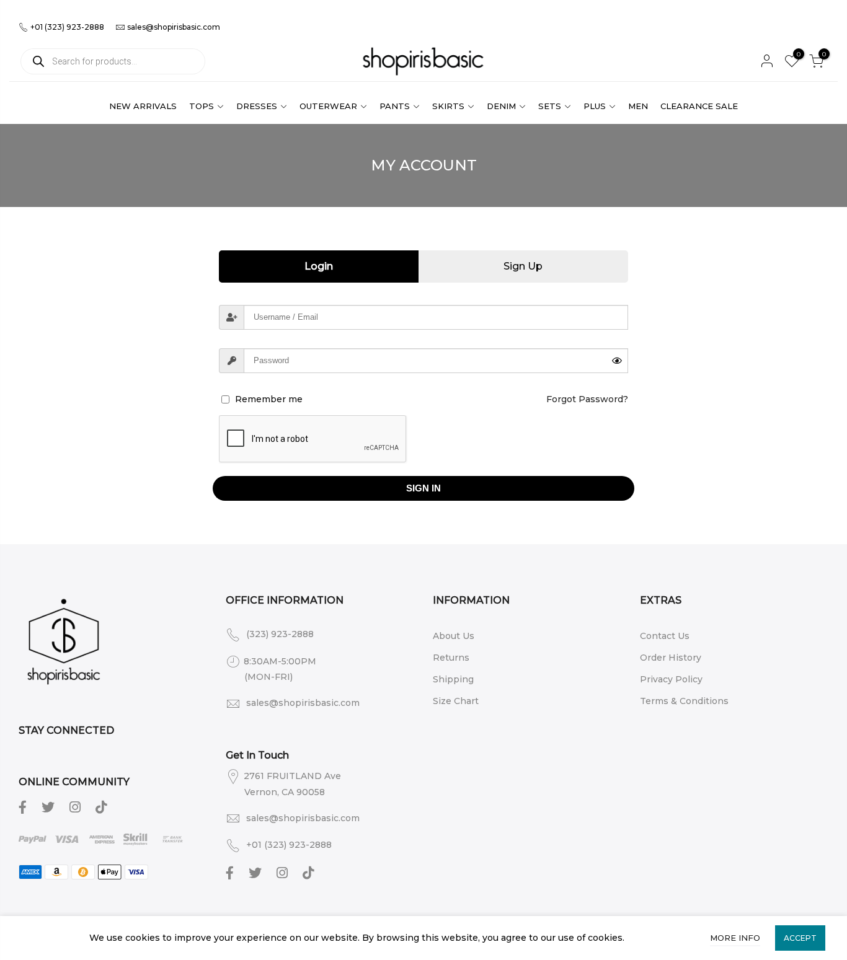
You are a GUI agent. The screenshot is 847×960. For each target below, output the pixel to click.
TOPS (201, 106)
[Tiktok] (102, 806)
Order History (670, 657)
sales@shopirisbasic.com (173, 27)
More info (735, 938)
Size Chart (456, 701)
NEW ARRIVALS (143, 106)
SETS (549, 106)
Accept (800, 938)
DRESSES (256, 106)
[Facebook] (24, 806)
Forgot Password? (587, 399)
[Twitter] (50, 806)
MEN (638, 106)
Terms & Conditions (684, 701)
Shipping (453, 679)
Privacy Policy (671, 679)
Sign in (423, 488)
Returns (451, 657)
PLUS (594, 106)
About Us (453, 635)
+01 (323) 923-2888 (66, 27)
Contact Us (665, 635)
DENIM (501, 106)
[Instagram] (76, 806)
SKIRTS (448, 106)
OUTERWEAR (328, 106)
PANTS (394, 106)
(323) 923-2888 (280, 634)
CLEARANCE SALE (699, 106)
